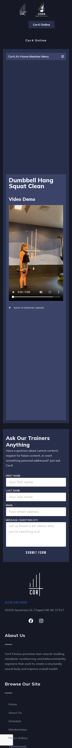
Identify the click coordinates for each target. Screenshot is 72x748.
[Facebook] (31, 620)
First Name (13, 475)
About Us (15, 712)
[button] (19, 24)
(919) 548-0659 (16, 602)
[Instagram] (41, 620)
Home (12, 704)
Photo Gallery (18, 738)
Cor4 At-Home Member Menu (28, 56)
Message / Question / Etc (22, 520)
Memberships (17, 729)
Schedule (14, 721)
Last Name (13, 490)
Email (9, 505)
